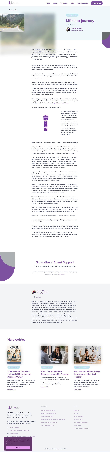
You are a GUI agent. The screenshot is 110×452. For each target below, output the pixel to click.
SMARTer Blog (78, 419)
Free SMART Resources (81, 422)
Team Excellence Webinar (49, 422)
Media (76, 413)
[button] (64, 3)
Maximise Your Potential (48, 413)
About (55, 3)
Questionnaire (78, 416)
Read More (9, 443)
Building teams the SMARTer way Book (53, 419)
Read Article (11, 389)
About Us (76, 410)
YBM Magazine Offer (47, 425)
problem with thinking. (61, 103)
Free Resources (82, 3)
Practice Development (48, 410)
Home (48, 3)
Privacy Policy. (61, 274)
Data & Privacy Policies (81, 428)
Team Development (47, 416)
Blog (72, 3)
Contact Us (77, 425)
